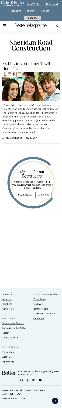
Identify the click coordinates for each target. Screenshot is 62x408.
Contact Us (8, 308)
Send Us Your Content (13, 323)
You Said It (38, 303)
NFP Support (51, 4)
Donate (45, 10)
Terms (23, 398)
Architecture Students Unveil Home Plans (26, 66)
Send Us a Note (10, 337)
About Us (7, 299)
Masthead (7, 303)
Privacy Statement (10, 398)
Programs (31, 10)
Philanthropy (39, 299)
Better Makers (40, 308)
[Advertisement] (31, 256)
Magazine (16, 10)
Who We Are (8, 361)
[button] (4, 26)
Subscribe (43, 194)
